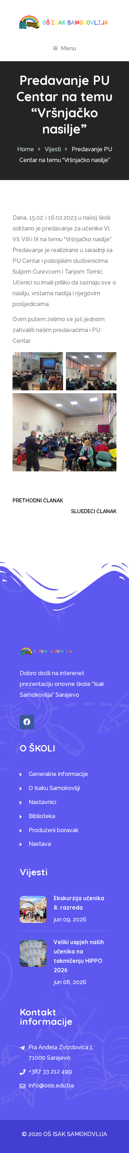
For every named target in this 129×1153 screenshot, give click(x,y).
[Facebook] (27, 722)
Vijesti (53, 149)
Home (25, 149)
